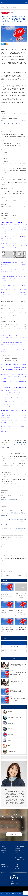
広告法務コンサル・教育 (19, 852)
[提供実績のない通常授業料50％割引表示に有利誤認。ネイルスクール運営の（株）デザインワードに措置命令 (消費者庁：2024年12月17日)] (21, 621)
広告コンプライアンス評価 (20, 843)
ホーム (2, 843)
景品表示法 (5, 571)
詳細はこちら (4, 546)
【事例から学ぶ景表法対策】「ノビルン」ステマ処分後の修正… (18, 665)
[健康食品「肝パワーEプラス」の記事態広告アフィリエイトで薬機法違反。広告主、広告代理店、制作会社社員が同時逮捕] (21, 604)
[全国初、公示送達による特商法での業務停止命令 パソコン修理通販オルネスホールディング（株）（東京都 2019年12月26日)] (21, 587)
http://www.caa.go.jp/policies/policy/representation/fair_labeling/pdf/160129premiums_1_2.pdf (13, 445)
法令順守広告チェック (19, 848)
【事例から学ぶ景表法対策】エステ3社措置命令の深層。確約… (18, 682)
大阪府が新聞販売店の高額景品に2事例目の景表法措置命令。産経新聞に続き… (7, 630)
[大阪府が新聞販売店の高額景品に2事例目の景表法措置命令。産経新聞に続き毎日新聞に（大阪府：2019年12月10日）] (7, 621)
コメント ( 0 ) (14, 642)
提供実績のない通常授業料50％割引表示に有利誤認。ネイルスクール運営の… (20, 630)
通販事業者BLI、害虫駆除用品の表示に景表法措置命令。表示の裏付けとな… (7, 613)
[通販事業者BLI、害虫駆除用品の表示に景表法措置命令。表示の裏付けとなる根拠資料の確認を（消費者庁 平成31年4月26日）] (7, 604)
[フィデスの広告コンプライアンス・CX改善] (10, 2)
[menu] (26, 2)
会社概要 (3, 846)
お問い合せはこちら (14, 834)
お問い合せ (3, 848)
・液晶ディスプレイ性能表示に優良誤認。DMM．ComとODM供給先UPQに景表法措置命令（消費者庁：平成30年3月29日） (13, 513)
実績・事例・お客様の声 (19, 859)
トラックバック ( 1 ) (14, 646)
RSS (14, 887)
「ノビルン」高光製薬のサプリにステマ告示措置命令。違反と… (18, 673)
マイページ (17, 868)
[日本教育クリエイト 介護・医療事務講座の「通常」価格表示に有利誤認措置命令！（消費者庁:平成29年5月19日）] (7, 587)
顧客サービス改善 (18, 857)
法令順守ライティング (19, 850)
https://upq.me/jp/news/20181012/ (9, 499)
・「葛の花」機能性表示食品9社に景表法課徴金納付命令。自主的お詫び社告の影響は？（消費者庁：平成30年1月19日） (13, 522)
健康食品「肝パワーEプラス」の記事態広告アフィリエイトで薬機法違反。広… (20, 613)
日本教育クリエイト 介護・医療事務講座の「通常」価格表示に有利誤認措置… (6, 595)
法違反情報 (5, 12)
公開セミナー (17, 855)
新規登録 (16, 866)
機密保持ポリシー (4, 850)
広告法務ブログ (4, 864)
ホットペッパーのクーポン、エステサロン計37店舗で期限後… (18, 690)
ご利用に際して (4, 852)
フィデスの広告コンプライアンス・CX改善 (17, 893)
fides (7, 569)
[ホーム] (1, 5)
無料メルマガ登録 (4, 866)
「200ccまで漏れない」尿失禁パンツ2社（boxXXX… (18, 699)
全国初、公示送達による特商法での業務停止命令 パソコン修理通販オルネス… (21, 596)
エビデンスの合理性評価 (19, 846)
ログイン (16, 864)
